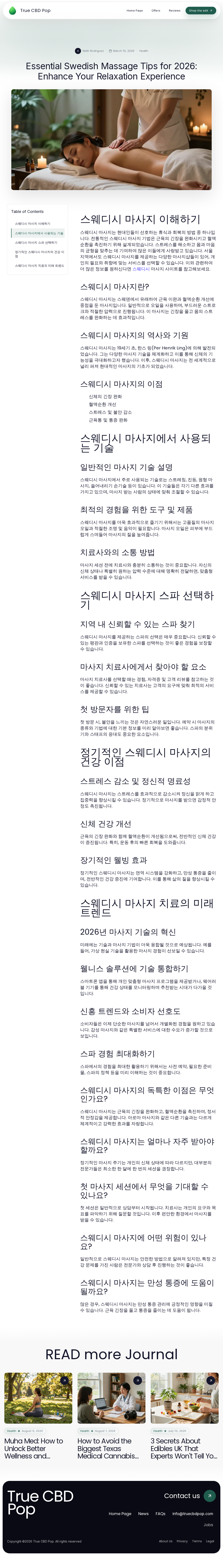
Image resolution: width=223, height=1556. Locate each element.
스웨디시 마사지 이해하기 (32, 223)
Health (143, 50)
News (143, 1513)
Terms (197, 1541)
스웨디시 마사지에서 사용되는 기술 (39, 233)
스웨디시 (141, 268)
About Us (165, 1541)
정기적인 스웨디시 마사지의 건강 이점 (39, 254)
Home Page (120, 1513)
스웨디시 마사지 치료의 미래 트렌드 (39, 265)
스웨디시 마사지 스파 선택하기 (36, 242)
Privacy (182, 1541)
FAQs (161, 1513)
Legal (210, 1541)
